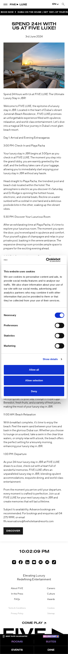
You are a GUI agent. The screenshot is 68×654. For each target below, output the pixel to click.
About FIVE (17, 588)
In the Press (17, 593)
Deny (34, 391)
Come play (32, 623)
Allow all (34, 369)
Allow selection (34, 380)
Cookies (51, 608)
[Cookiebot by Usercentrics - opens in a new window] (49, 260)
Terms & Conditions (17, 608)
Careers (51, 588)
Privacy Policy (17, 613)
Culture (51, 593)
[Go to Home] (18, 4)
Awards (51, 599)
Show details (50, 359)
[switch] (59, 325)
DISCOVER (13, 531)
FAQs (17, 599)
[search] (63, 4)
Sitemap (51, 613)
